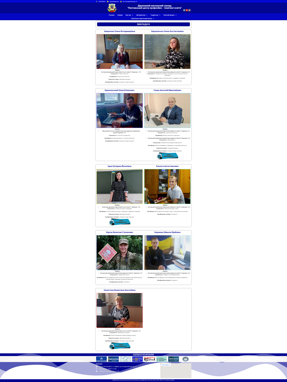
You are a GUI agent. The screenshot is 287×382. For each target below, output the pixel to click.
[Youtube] (187, 10)
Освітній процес (169, 15)
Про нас (128, 15)
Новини (120, 15)
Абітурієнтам (140, 15)
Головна (111, 15)
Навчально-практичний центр (141, 18)
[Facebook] (184, 10)
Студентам (154, 15)
